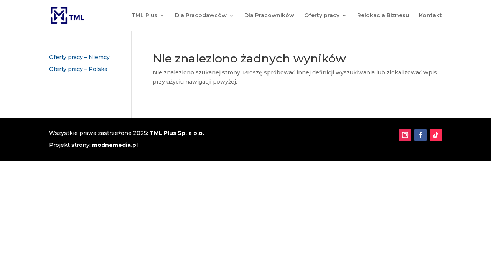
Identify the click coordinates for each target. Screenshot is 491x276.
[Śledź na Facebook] (420, 135)
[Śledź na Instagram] (405, 135)
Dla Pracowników (269, 16)
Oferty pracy (321, 16)
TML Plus (144, 16)
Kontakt (430, 16)
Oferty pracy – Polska (78, 69)
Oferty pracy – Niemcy (79, 57)
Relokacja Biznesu (383, 16)
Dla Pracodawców (201, 16)
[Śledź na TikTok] (436, 135)
